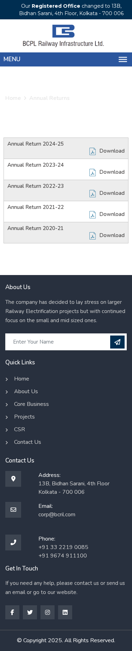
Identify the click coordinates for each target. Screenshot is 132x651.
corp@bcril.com (56, 514)
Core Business (31, 404)
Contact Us (27, 442)
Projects (24, 417)
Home (13, 98)
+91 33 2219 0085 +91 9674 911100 (63, 551)
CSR (19, 429)
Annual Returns (49, 98)
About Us (26, 391)
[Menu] (123, 59)
